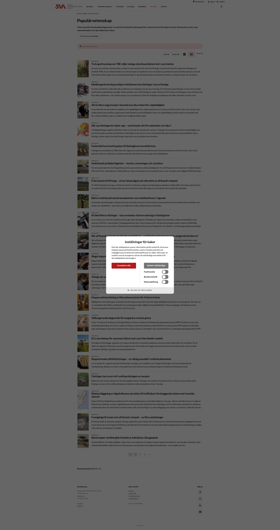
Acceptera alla (123, 265)
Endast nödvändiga (156, 265)
